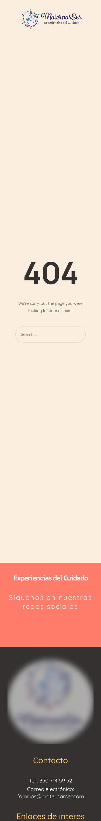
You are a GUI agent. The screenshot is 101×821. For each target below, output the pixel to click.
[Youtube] (63, 624)
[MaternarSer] (50, 18)
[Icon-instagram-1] (38, 624)
